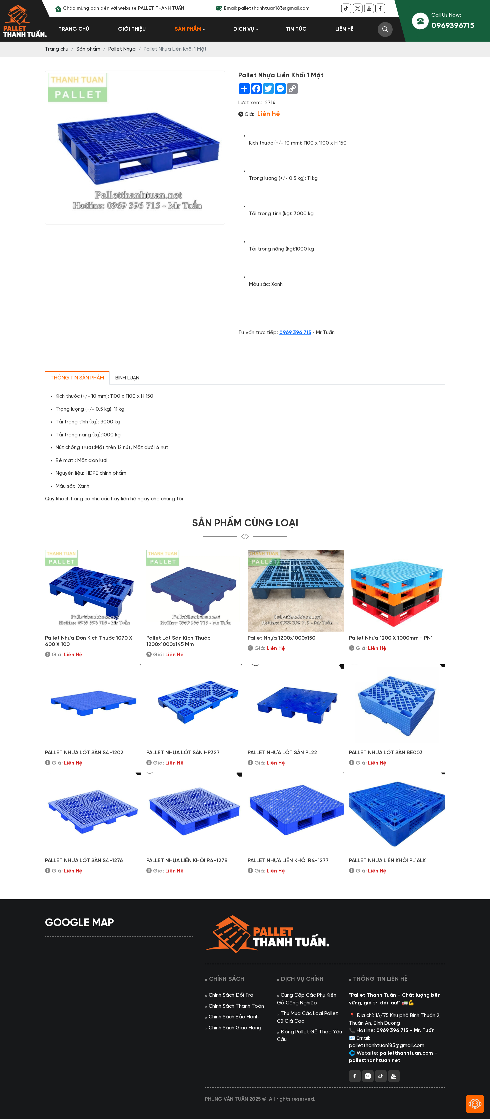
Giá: (248, 114)
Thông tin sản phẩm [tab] (77, 378)
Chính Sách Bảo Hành (234, 1017)
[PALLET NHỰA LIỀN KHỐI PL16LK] (397, 813)
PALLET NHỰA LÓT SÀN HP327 (183, 753)
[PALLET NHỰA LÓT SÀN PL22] (296, 705)
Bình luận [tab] (127, 378)
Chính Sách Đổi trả (231, 995)
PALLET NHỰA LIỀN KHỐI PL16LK (387, 860)
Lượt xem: (250, 103)
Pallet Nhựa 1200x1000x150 (281, 638)
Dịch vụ (243, 29)
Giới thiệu (132, 29)
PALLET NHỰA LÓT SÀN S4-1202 (84, 753)
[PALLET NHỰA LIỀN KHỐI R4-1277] (296, 813)
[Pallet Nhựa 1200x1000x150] (296, 591)
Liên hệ (344, 29)
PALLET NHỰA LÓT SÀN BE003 (386, 753)
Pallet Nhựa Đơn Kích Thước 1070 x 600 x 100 (88, 641)
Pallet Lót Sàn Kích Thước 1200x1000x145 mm (178, 641)
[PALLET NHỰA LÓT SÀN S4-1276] (93, 813)
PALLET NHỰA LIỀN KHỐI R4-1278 (186, 860)
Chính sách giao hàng (235, 1028)
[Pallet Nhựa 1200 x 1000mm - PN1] (397, 591)
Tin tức (296, 29)
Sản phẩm (188, 29)
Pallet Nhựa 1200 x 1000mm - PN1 (391, 638)
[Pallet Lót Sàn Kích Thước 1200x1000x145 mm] (194, 591)
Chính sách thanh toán (236, 1006)
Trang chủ (73, 29)
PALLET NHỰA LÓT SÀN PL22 (282, 753)
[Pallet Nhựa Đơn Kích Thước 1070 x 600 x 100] (93, 591)
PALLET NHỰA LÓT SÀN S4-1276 (84, 860)
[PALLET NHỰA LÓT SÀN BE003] (397, 705)
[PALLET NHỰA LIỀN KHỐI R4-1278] (194, 813)
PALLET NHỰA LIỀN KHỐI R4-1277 (288, 860)
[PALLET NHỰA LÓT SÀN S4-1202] (93, 705)
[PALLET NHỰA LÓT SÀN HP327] (194, 705)
